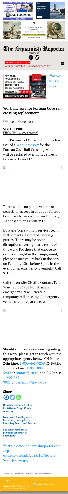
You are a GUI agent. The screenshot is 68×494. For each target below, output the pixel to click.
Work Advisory (27, 145)
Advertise (19, 473)
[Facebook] (6, 397)
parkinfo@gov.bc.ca (30, 382)
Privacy (29, 473)
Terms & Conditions (43, 473)
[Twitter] (12, 397)
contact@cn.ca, (27, 373)
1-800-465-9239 (33, 363)
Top (7, 481)
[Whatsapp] (18, 397)
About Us (8, 473)
